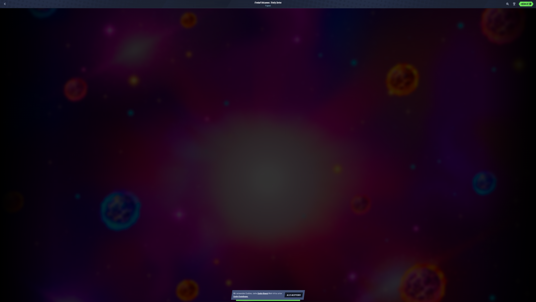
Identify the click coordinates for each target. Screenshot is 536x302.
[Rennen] (514, 3)
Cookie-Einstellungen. (240, 296)
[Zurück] (4, 3)
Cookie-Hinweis (263, 293)
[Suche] (507, 3)
